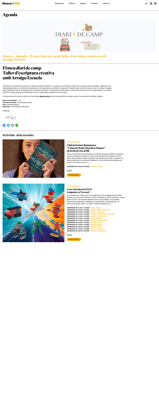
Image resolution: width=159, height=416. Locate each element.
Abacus (8, 56)
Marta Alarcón (45, 96)
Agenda (10, 15)
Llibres (69, 170)
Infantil (69, 235)
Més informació (73, 175)
